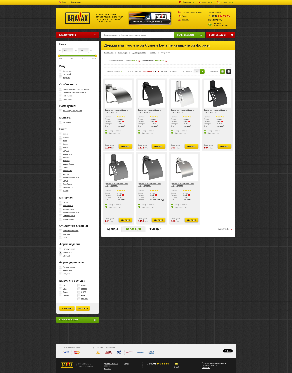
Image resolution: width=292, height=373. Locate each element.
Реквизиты (206, 368)
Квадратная (67, 252)
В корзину (125, 146)
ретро (65, 237)
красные (66, 157)
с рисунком (67, 154)
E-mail (176, 367)
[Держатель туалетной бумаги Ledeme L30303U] (118, 167)
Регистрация (76, 2)
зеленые (66, 161)
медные (66, 151)
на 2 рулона (67, 96)
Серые (65, 181)
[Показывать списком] (228, 71)
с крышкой (67, 74)
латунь (65, 202)
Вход (64, 2)
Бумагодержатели (139, 53)
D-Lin (65, 285)
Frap (64, 289)
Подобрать (67, 308)
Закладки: (206, 2)
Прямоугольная (69, 249)
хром (65, 140)
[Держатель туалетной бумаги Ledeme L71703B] (151, 94)
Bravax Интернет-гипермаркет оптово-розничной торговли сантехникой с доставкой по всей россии (77, 18)
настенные (67, 122)
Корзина (224, 2)
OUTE (83, 292)
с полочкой (67, 99)
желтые (66, 174)
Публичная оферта (209, 365)
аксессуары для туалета (72, 111)
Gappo (65, 292)
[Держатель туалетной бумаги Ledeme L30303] (184, 94)
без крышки (67, 71)
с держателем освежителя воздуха (76, 89)
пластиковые (68, 206)
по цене (164, 71)
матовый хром (68, 164)
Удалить (139, 61)
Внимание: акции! (217, 35)
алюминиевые (68, 219)
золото (65, 147)
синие (65, 167)
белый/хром (67, 184)
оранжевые (67, 171)
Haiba (83, 285)
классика (66, 234)
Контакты (185, 20)
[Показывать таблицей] (222, 71)
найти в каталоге (185, 35)
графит (65, 191)
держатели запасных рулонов (74, 92)
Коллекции (133, 228)
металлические (69, 216)
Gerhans (66, 295)
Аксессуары (122, 53)
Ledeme (84, 289)
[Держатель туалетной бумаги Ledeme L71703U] (151, 167)
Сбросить (83, 308)
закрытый (66, 77)
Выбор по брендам (68, 320)
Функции (155, 228)
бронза (65, 144)
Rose (83, 295)
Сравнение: (187, 2)
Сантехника (108, 53)
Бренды (112, 228)
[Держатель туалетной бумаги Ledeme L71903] (184, 167)
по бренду (173, 71)
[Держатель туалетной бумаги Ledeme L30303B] (217, 94)
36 (197, 71)
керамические (68, 209)
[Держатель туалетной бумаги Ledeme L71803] (118, 94)
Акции (184, 16)
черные (66, 137)
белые (65, 134)
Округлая (66, 255)
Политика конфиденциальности (214, 363)
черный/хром (68, 187)
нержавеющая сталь (71, 177)
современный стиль (70, 231)
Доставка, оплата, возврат (192, 12)
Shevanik (84, 299)
